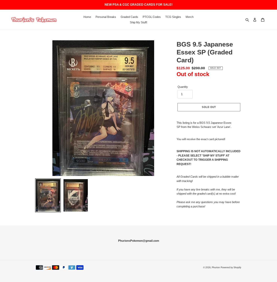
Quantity (183, 86)
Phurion (216, 267)
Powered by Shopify (231, 267)
